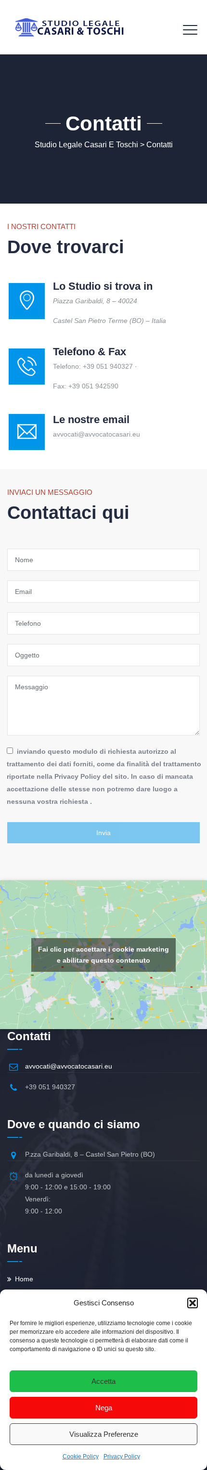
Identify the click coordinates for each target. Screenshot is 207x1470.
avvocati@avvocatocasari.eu (68, 1066)
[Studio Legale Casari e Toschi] (69, 27)
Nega (103, 1408)
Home (24, 1279)
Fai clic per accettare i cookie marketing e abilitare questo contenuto (103, 954)
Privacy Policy (122, 1456)
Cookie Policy (81, 1456)
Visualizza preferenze (103, 1434)
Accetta (103, 1381)
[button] (192, 1303)
